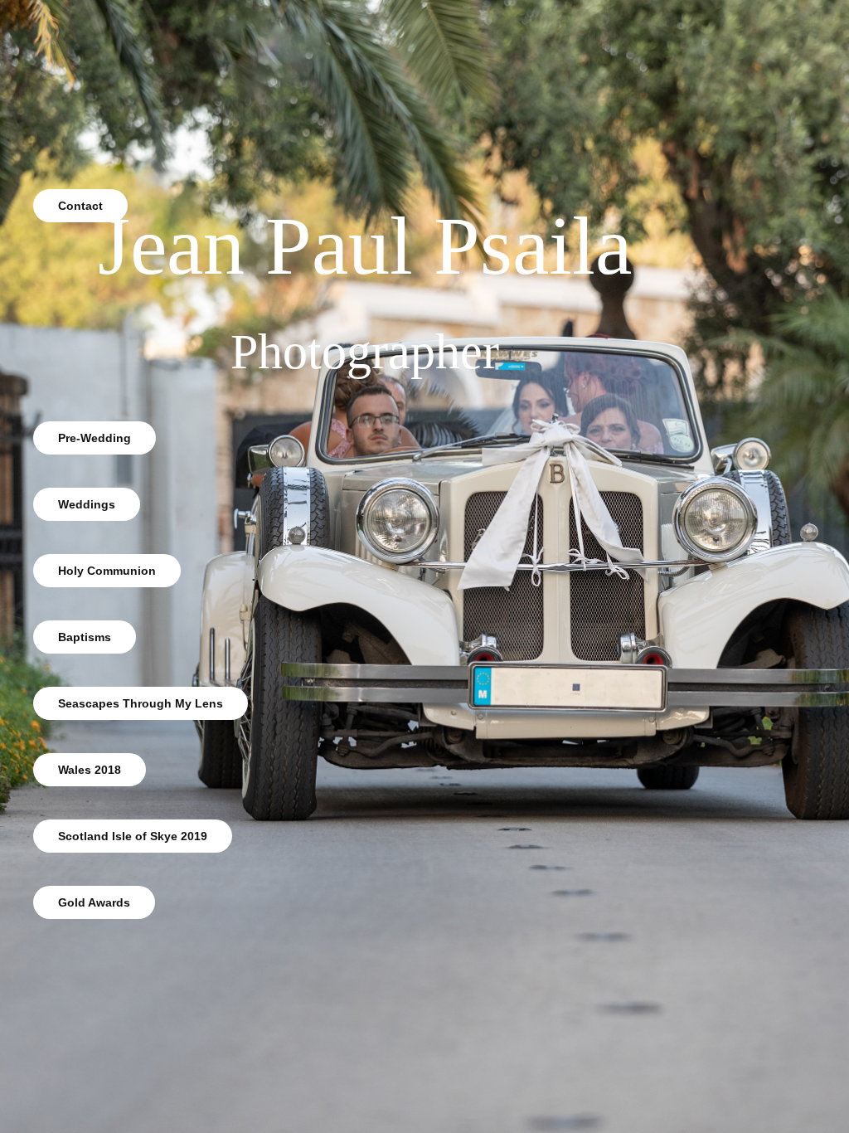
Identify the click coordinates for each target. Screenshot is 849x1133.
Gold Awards (94, 902)
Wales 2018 (89, 769)
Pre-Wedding (94, 438)
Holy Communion (107, 570)
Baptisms (84, 637)
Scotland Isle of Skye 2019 (132, 836)
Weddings (86, 504)
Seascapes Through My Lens (140, 703)
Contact (80, 205)
